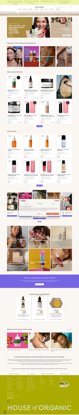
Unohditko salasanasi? (43, 382)
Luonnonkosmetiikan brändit (31, 386)
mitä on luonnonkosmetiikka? (50, 360)
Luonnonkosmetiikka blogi (30, 385)
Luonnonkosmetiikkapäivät (30, 389)
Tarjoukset (31, 9)
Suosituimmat (25, 9)
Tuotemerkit (58, 9)
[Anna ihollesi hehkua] (39, 260)
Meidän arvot (19, 381)
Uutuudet (19, 9)
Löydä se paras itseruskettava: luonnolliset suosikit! (39, 349)
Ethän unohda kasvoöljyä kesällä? (13, 349)
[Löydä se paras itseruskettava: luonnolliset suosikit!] (39, 340)
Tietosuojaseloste (9, 385)
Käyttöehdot (9, 386)
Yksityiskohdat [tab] (39, 203)
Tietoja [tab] (53, 203)
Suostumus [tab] (26, 203)
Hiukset (41, 9)
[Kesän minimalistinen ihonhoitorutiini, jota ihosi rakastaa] (61, 340)
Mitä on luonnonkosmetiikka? (31, 381)
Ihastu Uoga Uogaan (39, 284)
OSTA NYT (10, 35)
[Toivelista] (66, 7)
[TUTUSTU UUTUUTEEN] (17, 260)
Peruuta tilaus (9, 389)
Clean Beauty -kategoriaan (34, 363)
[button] (14, 308)
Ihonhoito (36, 9)
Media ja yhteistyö (19, 386)
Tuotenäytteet (52, 381)
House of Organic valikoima (21, 382)
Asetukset (38, 213)
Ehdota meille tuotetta (53, 385)
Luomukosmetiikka (29, 382)
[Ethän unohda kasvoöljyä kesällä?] (17, 340)
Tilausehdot (8, 382)
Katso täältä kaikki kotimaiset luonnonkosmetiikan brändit (52, 361)
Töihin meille (19, 389)
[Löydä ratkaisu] (61, 237)
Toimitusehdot (9, 381)
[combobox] (61, 7)
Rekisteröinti (42, 381)
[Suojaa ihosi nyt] (61, 260)
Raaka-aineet (29, 390)
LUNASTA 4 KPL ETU (67, 35)
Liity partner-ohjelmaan (20, 385)
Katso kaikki (39, 185)
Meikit (46, 9)
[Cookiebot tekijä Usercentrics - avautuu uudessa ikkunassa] (55, 200)
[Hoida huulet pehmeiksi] (39, 237)
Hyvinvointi (52, 9)
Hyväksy (52, 213)
